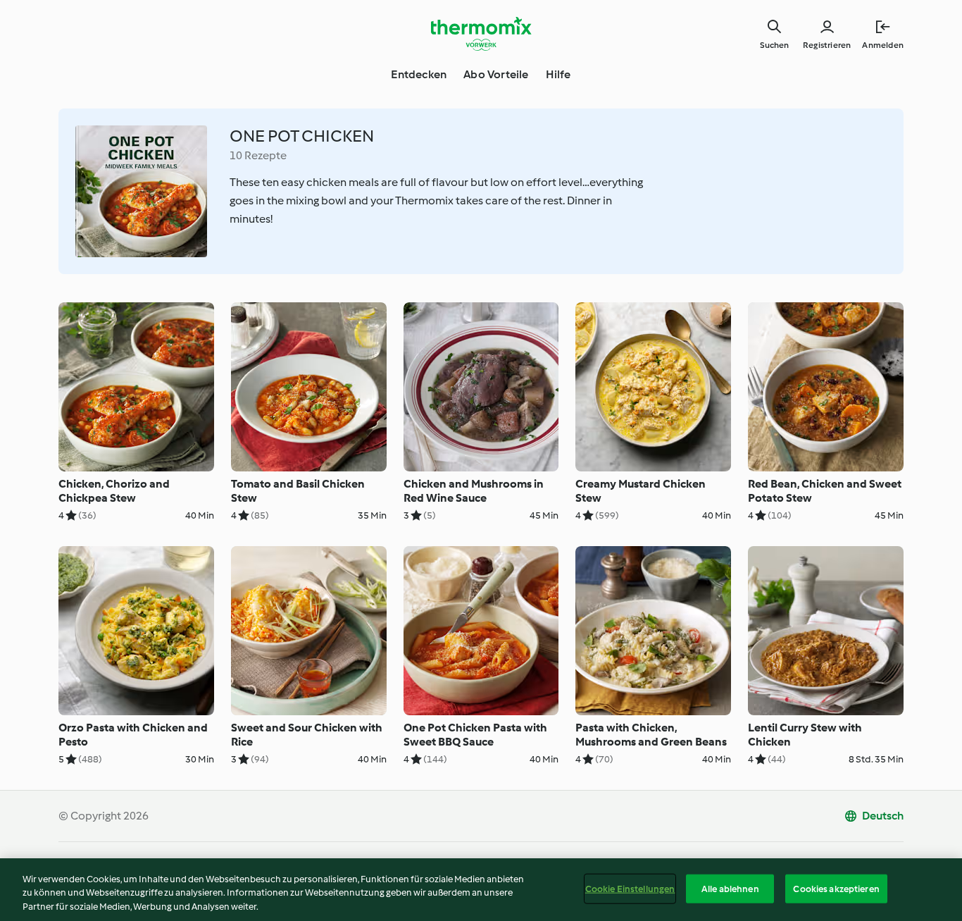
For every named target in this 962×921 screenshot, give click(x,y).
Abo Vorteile (495, 74)
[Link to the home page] (481, 34)
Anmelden (883, 45)
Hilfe (558, 74)
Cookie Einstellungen (630, 888)
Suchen (774, 45)
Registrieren (827, 45)
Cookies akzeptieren (836, 888)
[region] (481, 889)
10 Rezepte (258, 155)
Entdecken (418, 74)
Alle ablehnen (730, 888)
